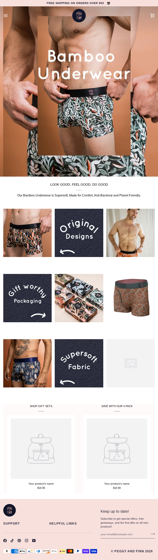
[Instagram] (26, 540)
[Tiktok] (12, 540)
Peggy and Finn (129, 551)
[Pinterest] (19, 540)
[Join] (151, 534)
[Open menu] (9, 15)
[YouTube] (34, 540)
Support (11, 523)
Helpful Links (63, 523)
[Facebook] (5, 540)
